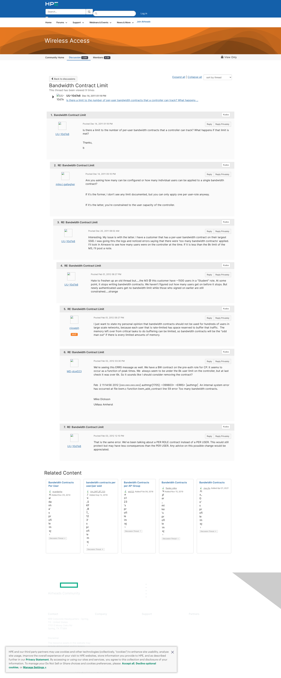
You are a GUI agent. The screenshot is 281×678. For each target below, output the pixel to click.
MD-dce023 (74, 371)
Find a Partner (196, 618)
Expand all (178, 77)
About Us (100, 618)
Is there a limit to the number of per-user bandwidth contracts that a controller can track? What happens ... (132, 100)
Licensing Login (150, 638)
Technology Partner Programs (205, 633)
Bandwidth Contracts (174, 482)
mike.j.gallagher (65, 184)
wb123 (131, 491)
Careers (99, 623)
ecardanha (57, 491)
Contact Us (101, 628)
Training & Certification (154, 628)
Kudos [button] (226, 114)
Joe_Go (206, 488)
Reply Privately (222, 124)
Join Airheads (143, 21)
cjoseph (74, 328)
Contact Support (151, 623)
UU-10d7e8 (62, 134)
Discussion (78, 57)
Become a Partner (198, 623)
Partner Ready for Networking (205, 628)
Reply (209, 124)
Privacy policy (102, 638)
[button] (172, 652)
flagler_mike (171, 488)
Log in (144, 13)
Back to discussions (64, 78)
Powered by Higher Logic (187, 672)
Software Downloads (153, 633)
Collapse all (195, 77)
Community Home (54, 57)
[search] (89, 11)
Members (101, 57)
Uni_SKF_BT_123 (97, 491)
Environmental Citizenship (108, 633)
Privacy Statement (37, 659)
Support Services (151, 618)
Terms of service (104, 642)
